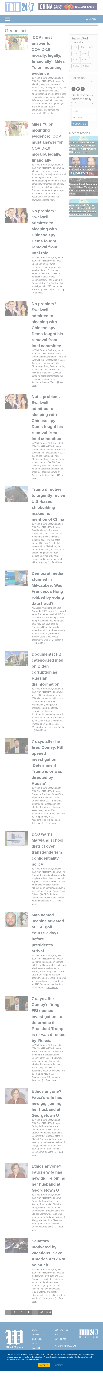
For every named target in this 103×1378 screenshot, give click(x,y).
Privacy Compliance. (52, 1357)
